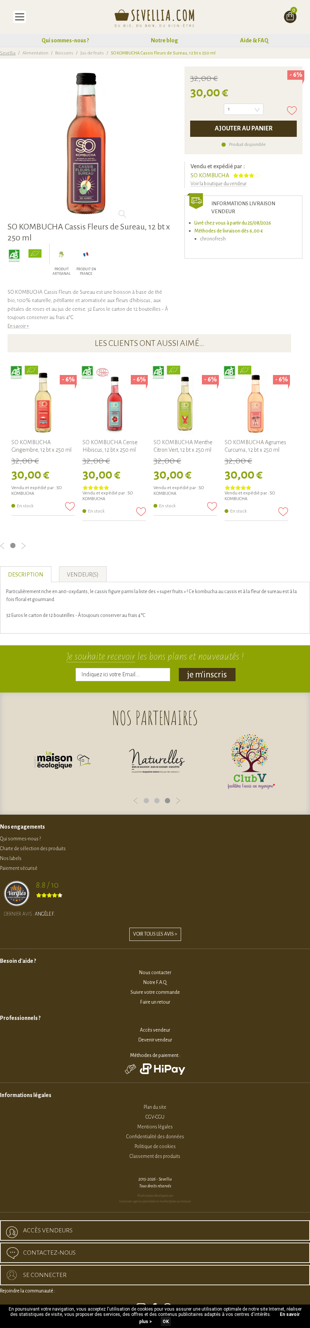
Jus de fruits (92, 53)
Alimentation (35, 53)
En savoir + (18, 326)
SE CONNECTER (45, 1275)
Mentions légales (155, 1127)
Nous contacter (155, 972)
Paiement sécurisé (18, 868)
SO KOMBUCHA (210, 175)
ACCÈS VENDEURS (48, 1230)
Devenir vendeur (155, 1040)
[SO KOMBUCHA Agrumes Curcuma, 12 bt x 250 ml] (256, 403)
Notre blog (164, 40)
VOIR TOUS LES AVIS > (155, 934)
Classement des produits (155, 1156)
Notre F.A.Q (155, 982)
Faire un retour (155, 1002)
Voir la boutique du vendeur (218, 183)
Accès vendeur (155, 1030)
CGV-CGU (155, 1117)
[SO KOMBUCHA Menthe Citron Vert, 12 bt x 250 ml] (185, 403)
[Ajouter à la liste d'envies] (292, 110)
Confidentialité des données (155, 1136)
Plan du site (155, 1107)
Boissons (64, 53)
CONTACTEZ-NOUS (49, 1252)
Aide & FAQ (254, 40)
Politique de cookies (155, 1146)
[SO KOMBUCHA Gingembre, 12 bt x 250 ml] (43, 403)
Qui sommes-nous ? (65, 40)
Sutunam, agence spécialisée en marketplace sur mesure (155, 1201)
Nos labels (11, 858)
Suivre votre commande (155, 992)
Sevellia (8, 53)
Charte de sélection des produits (33, 848)
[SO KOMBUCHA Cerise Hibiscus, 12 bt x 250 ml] (114, 403)
